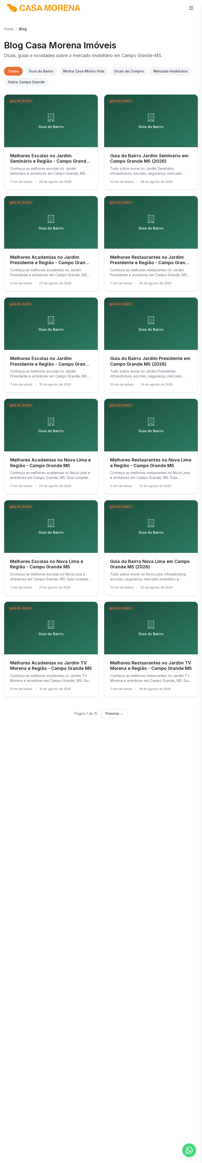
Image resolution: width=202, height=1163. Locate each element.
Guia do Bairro (41, 71)
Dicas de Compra (129, 71)
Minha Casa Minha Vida (83, 71)
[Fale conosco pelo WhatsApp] (189, 1150)
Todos (13, 71)
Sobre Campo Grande (26, 82)
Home (9, 29)
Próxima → (114, 713)
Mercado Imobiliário (170, 71)
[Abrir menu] (191, 8)
